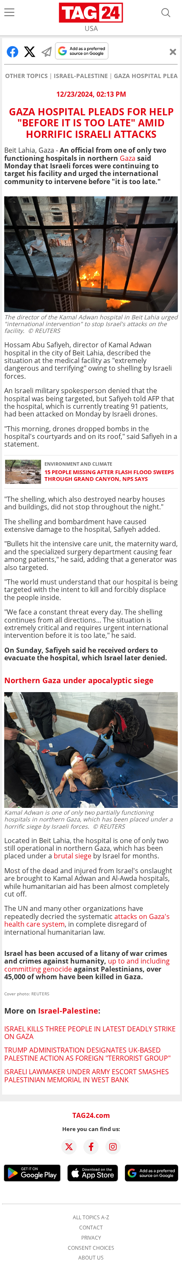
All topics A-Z (91, 1218)
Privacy (91, 1238)
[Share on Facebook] (12, 51)
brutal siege (72, 855)
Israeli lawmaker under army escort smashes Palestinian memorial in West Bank (86, 1075)
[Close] (173, 51)
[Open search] (165, 12)
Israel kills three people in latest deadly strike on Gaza (90, 1032)
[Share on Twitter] (29, 51)
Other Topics (26, 76)
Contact (91, 1228)
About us (91, 1258)
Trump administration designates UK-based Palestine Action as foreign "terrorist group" (87, 1053)
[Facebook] (91, 1146)
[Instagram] (113, 1146)
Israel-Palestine (81, 76)
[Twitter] (69, 1146)
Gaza (127, 158)
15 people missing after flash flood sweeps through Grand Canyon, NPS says (109, 475)
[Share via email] (46, 51)
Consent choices (91, 1248)
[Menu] (9, 13)
